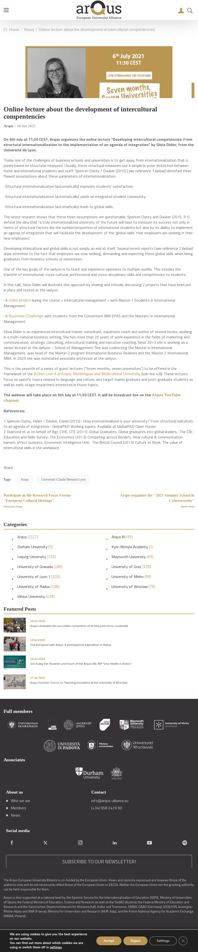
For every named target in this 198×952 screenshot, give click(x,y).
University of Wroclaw (133, 586)
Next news (187, 506)
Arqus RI (122, 536)
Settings (163, 940)
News (15, 815)
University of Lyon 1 (38, 576)
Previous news (13, 506)
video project (20, 300)
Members (18, 808)
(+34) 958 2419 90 (106, 808)
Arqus (27, 536)
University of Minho (131, 576)
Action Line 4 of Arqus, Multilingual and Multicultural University (87, 374)
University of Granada (40, 566)
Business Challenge (26, 316)
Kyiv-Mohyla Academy (132, 546)
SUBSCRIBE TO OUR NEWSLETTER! (99, 861)
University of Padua (38, 586)
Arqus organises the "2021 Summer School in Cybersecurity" (157, 498)
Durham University (35, 546)
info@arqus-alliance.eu (109, 801)
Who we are (20, 801)
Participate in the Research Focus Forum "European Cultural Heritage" (37, 498)
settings (56, 947)
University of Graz (131, 566)
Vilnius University (36, 596)
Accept (109, 940)
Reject (135, 940)
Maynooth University (132, 556)
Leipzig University (36, 556)
